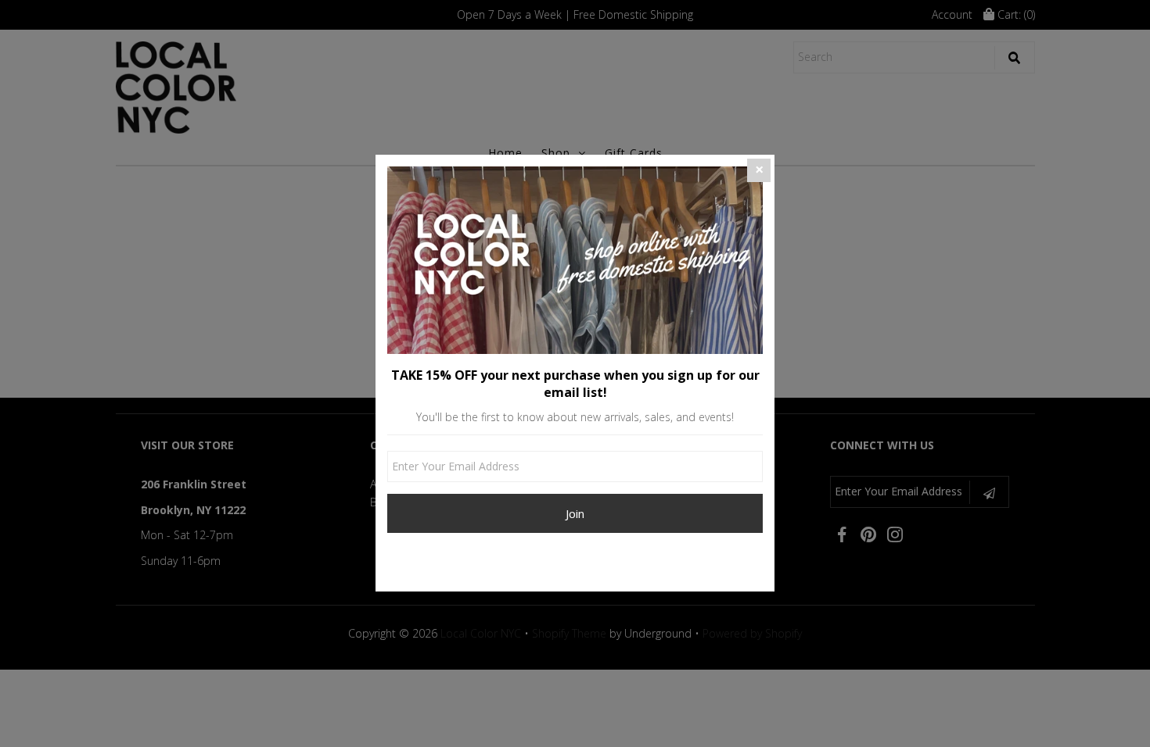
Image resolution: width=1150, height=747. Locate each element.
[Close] (759, 170)
